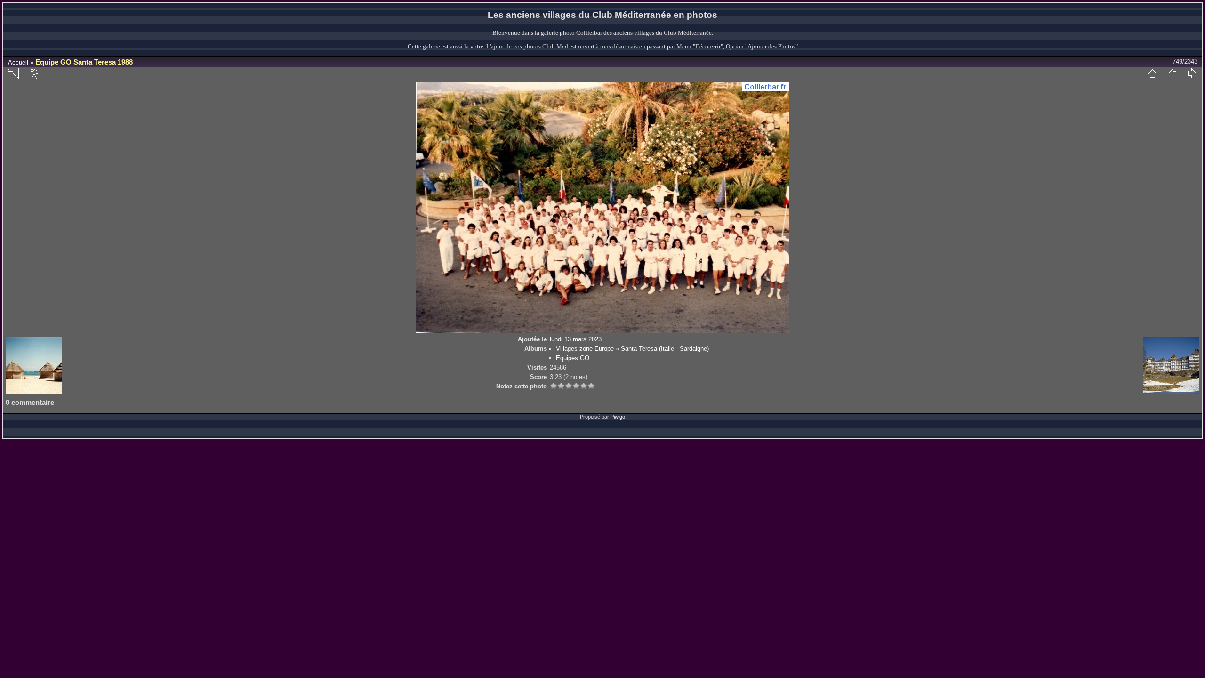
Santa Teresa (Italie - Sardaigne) (665, 348)
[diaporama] (35, 73)
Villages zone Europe (585, 348)
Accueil (18, 62)
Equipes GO (572, 358)
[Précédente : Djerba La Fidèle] (1172, 73)
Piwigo (618, 417)
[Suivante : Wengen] (1192, 73)
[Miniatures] (1152, 73)
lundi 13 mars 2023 (576, 339)
